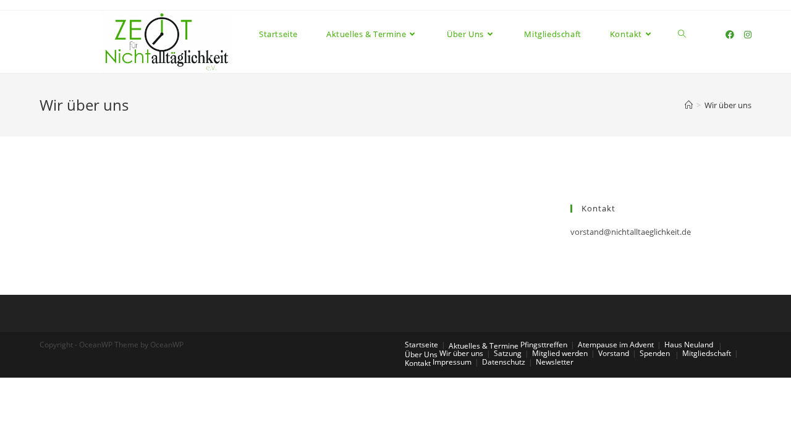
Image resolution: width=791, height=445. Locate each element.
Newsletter (554, 362)
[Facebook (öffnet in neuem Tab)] (730, 34)
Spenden (655, 353)
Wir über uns (461, 353)
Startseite (421, 344)
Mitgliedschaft (706, 353)
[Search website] (682, 34)
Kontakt (418, 363)
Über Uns (421, 354)
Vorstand (613, 353)
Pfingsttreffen (543, 344)
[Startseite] (689, 105)
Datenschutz (503, 362)
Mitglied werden (560, 353)
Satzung (508, 353)
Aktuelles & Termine (483, 346)
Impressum (452, 362)
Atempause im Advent (616, 344)
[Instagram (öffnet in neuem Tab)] (747, 34)
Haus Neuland (688, 344)
